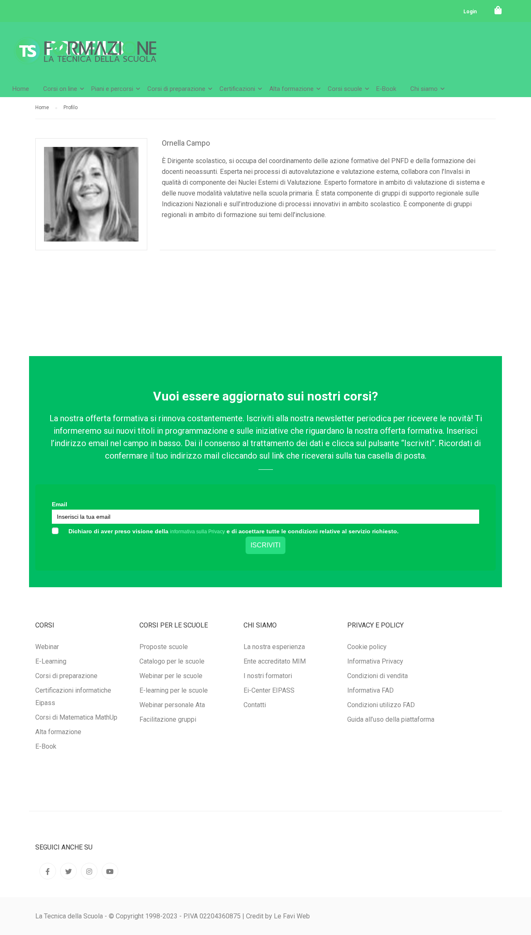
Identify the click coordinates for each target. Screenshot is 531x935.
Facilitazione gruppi (167, 719)
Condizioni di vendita (377, 676)
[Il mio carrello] (498, 10)
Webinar (47, 647)
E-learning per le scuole (173, 690)
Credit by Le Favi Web (278, 916)
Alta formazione (291, 89)
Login (470, 12)
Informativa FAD (370, 690)
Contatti (255, 705)
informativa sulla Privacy (197, 532)
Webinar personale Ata (172, 705)
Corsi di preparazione (176, 89)
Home (20, 89)
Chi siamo (424, 89)
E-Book (386, 89)
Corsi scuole (345, 89)
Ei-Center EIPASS (269, 690)
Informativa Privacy (375, 661)
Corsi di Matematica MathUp (76, 717)
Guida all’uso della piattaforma (390, 719)
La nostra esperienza (274, 647)
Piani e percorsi (112, 89)
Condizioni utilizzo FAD (381, 705)
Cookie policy (367, 647)
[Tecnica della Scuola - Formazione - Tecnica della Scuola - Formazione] (85, 57)
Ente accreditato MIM (275, 661)
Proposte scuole (163, 647)
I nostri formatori (268, 676)
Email (59, 504)
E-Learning (50, 661)
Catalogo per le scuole (172, 661)
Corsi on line (60, 89)
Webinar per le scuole (170, 676)
